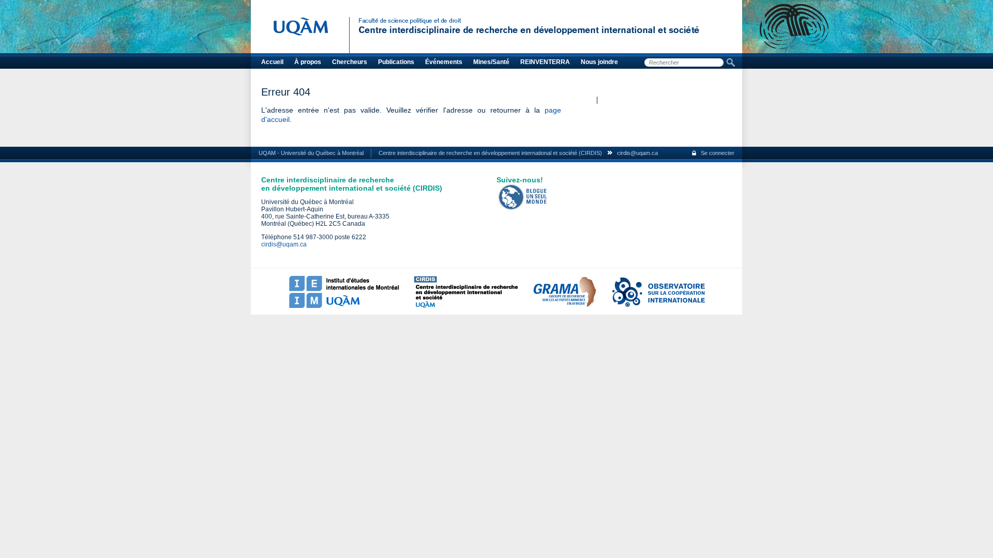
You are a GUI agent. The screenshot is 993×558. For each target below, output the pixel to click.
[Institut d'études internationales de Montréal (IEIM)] (344, 305)
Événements (443, 62)
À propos (307, 62)
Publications (396, 62)
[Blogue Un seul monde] (522, 208)
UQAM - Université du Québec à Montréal (311, 153)
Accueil (272, 62)
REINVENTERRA (545, 62)
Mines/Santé (491, 62)
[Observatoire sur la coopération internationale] (657, 305)
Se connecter (717, 153)
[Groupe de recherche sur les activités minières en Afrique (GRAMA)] (564, 305)
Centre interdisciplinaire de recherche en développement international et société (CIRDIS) (490, 153)
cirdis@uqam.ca (637, 153)
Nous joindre (599, 62)
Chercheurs (349, 62)
